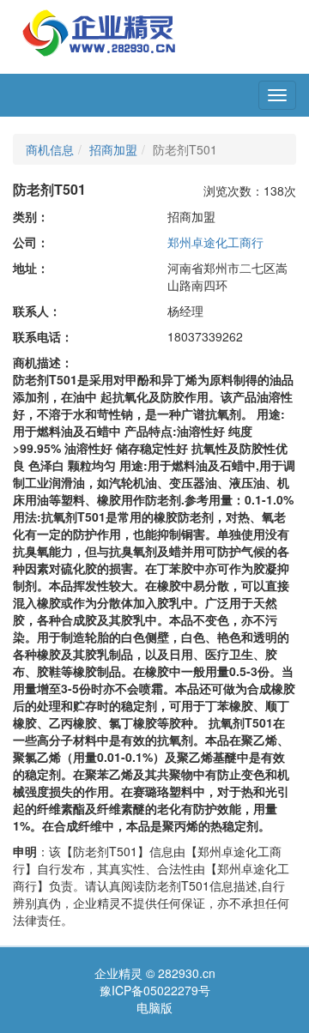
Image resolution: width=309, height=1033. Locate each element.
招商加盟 (113, 149)
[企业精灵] (99, 30)
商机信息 (50, 149)
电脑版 (154, 1007)
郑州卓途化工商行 (215, 242)
